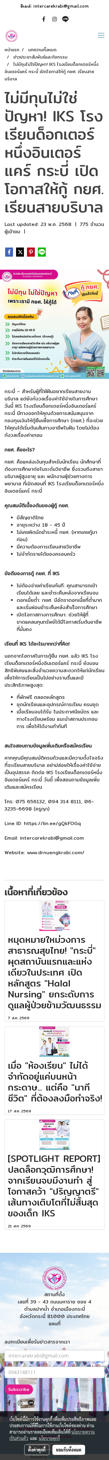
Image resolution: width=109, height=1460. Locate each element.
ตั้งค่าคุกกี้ (36, 1449)
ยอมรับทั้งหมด (68, 1449)
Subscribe (18, 1389)
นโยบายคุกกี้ (49, 1438)
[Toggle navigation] (101, 35)
